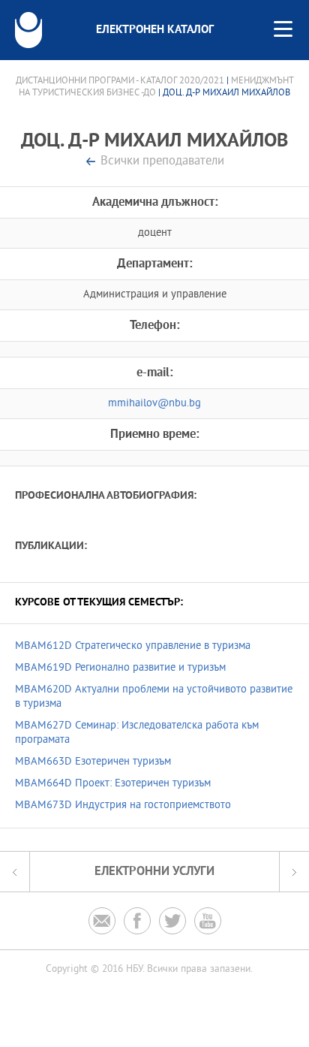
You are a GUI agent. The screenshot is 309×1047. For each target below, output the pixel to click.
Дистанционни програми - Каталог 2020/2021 (120, 81)
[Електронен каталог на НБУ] (28, 30)
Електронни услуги (154, 872)
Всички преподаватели (162, 162)
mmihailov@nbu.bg (154, 404)
